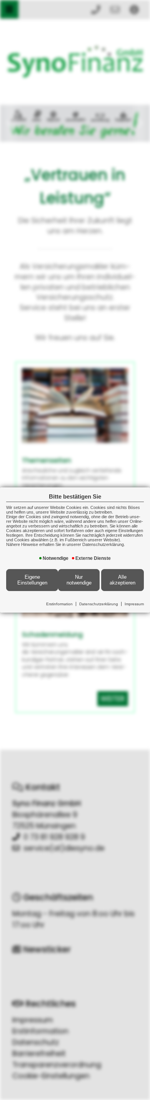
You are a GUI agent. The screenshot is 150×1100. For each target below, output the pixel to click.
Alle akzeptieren (122, 580)
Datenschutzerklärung (98, 604)
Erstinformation (59, 604)
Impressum (134, 604)
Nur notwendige (79, 580)
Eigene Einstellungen (32, 580)
